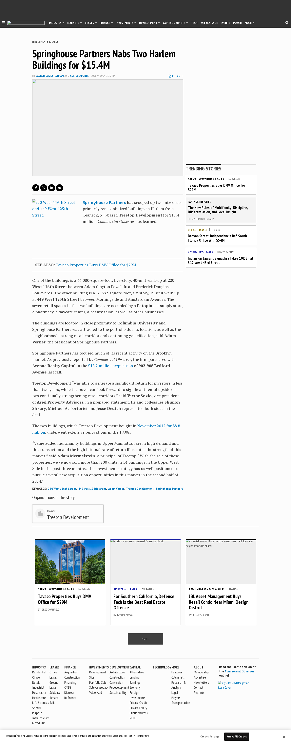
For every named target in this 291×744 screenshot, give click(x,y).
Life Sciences (40, 702)
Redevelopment (119, 687)
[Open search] (287, 23)
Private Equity (138, 707)
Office (192, 179)
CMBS (67, 687)
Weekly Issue (209, 23)
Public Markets (139, 713)
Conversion (116, 682)
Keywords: (39, 489)
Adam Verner (116, 489)
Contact (198, 687)
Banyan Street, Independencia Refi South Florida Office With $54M (217, 238)
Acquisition (71, 672)
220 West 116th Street (62, 489)
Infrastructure (40, 718)
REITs (133, 718)
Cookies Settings (209, 736)
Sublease (55, 692)
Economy (135, 687)
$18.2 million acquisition (110, 365)
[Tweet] (43, 187)
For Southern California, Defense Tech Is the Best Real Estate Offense (143, 602)
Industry (39, 667)
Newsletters (201, 682)
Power (237, 23)
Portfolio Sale (98, 682)
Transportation (180, 702)
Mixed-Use (39, 723)
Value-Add (95, 692)
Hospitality (195, 252)
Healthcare (39, 697)
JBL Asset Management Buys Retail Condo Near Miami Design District (218, 602)
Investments (124, 23)
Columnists (178, 677)
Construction (117, 677)
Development (148, 23)
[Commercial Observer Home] (26, 23)
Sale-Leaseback (98, 687)
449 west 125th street (92, 489)
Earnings (135, 682)
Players (175, 697)
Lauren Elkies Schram (50, 76)
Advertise (200, 677)
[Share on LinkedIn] (51, 187)
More (248, 23)
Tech (194, 23)
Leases (89, 23)
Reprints (199, 692)
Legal (174, 692)
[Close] (284, 737)
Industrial (120, 589)
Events (225, 23)
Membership (201, 672)
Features (176, 672)
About (199, 667)
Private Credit (138, 702)
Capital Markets (174, 23)
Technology (162, 667)
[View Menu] (3, 23)
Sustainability (117, 692)
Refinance (70, 697)
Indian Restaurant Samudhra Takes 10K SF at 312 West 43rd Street (220, 260)
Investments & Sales (45, 41)
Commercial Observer (239, 671)
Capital (135, 667)
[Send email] (59, 187)
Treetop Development (140, 489)
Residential (39, 672)
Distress (69, 692)
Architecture (117, 672)
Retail (193, 589)
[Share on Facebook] (35, 187)
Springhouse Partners (104, 202)
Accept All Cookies (237, 736)
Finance (105, 23)
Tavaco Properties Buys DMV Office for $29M (96, 265)
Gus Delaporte (79, 76)
